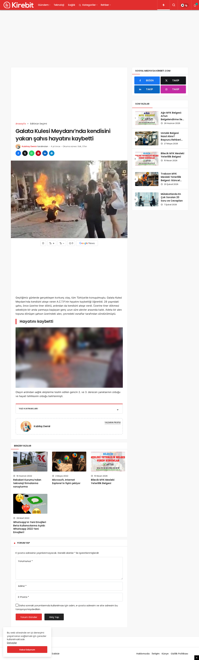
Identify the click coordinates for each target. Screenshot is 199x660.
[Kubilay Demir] (27, 426)
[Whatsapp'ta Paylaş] (31, 153)
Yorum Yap (23, 542)
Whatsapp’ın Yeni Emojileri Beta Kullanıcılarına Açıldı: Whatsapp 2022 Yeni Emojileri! (29, 527)
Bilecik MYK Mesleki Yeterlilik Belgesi (102, 481)
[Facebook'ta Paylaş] (18, 153)
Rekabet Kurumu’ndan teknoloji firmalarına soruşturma (27, 483)
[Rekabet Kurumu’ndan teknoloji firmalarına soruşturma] (30, 461)
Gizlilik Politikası (179, 653)
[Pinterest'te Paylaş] (38, 153)
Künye (165, 653)
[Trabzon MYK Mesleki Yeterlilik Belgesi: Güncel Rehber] (146, 179)
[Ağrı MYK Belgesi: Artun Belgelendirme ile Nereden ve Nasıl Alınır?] (146, 118)
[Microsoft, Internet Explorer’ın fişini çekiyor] (69, 461)
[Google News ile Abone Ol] (87, 243)
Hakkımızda (143, 653)
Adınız (22, 586)
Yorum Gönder (28, 617)
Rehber (105, 5)
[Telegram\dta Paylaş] (51, 153)
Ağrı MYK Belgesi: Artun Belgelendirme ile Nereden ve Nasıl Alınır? (171, 119)
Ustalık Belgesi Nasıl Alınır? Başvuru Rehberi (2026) (171, 138)
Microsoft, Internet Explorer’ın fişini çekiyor (66, 481)
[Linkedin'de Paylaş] (45, 153)
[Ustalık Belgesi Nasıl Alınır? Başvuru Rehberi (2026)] (146, 138)
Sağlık (71, 5)
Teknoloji (59, 5)
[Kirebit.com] (18, 5)
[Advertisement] (99, 36)
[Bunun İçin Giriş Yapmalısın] (43, 243)
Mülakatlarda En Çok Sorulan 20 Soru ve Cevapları (172, 197)
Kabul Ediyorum (27, 649)
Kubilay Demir (29, 146)
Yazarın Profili (113, 422)
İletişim (156, 653)
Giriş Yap (54, 617)
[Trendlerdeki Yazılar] (163, 5)
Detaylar (12, 642)
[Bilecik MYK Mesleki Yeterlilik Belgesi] (108, 461)
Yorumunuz (25, 561)
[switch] (184, 5)
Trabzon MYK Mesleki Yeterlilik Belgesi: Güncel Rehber (171, 178)
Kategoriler (89, 5)
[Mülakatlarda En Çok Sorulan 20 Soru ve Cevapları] (146, 199)
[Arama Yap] (174, 5)
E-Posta (23, 597)
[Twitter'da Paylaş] (25, 153)
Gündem (43, 5)
